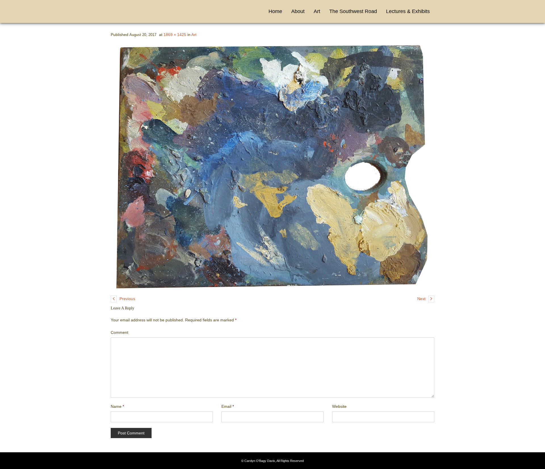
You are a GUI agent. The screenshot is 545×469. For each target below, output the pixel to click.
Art (317, 11)
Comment (119, 332)
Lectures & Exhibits (408, 11)
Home (275, 11)
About (298, 11)
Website (339, 406)
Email (227, 406)
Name (117, 406)
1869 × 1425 (175, 34)
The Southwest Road (353, 11)
